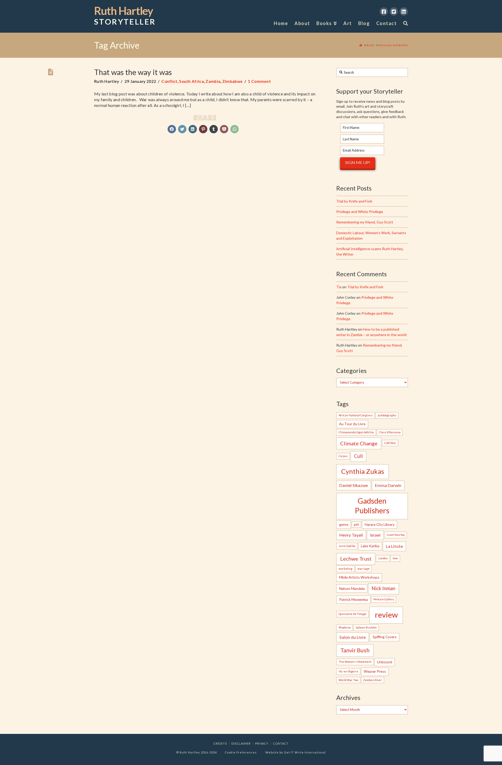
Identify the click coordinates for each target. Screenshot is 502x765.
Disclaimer (241, 743)
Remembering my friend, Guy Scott (364, 222)
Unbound (384, 662)
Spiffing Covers (385, 637)
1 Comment (259, 81)
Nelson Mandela (352, 588)
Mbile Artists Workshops (359, 577)
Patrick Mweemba (353, 599)
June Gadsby (347, 546)
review (386, 614)
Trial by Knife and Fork (354, 201)
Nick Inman (383, 588)
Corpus (343, 456)
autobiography (387, 415)
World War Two (348, 680)
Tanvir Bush (354, 650)
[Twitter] (394, 11)
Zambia (213, 81)
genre (343, 524)
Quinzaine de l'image (353, 614)
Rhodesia (345, 627)
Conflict (169, 81)
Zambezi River (372, 680)
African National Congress (356, 415)
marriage (363, 568)
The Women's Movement (355, 661)
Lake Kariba (370, 546)
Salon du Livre (352, 637)
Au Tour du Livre (352, 424)
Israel (375, 534)
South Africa (191, 81)
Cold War (390, 443)
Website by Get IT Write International (295, 752)
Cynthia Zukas (362, 471)
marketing (345, 568)
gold (356, 524)
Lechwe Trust (356, 558)
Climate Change (359, 443)
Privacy (262, 743)
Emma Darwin (388, 485)
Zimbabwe (232, 81)
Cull (358, 456)
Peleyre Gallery (383, 599)
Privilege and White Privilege (359, 211)
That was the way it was (133, 72)
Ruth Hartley (125, 15)
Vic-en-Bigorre (348, 671)
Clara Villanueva (390, 432)
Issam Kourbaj (396, 534)
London (383, 558)
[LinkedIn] (404, 11)
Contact (281, 743)
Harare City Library (380, 524)
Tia (338, 287)
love (395, 558)
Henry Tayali (351, 534)
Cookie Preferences (241, 752)
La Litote (394, 546)
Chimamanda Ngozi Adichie (356, 432)
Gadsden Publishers (372, 505)
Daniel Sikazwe (353, 485)
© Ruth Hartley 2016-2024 (196, 752)
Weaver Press (375, 671)
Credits (220, 743)
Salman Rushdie (366, 627)
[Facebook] (384, 11)
